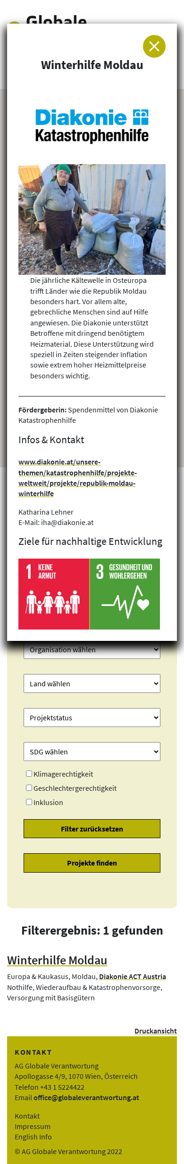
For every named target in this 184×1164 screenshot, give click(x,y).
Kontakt (27, 1115)
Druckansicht (155, 1030)
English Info (33, 1136)
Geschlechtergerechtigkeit (75, 788)
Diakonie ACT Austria (132, 976)
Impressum (32, 1126)
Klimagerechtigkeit (63, 774)
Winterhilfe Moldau (57, 960)
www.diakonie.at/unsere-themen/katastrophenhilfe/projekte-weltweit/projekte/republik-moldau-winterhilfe (77, 477)
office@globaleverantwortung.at (86, 1097)
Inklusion (48, 802)
